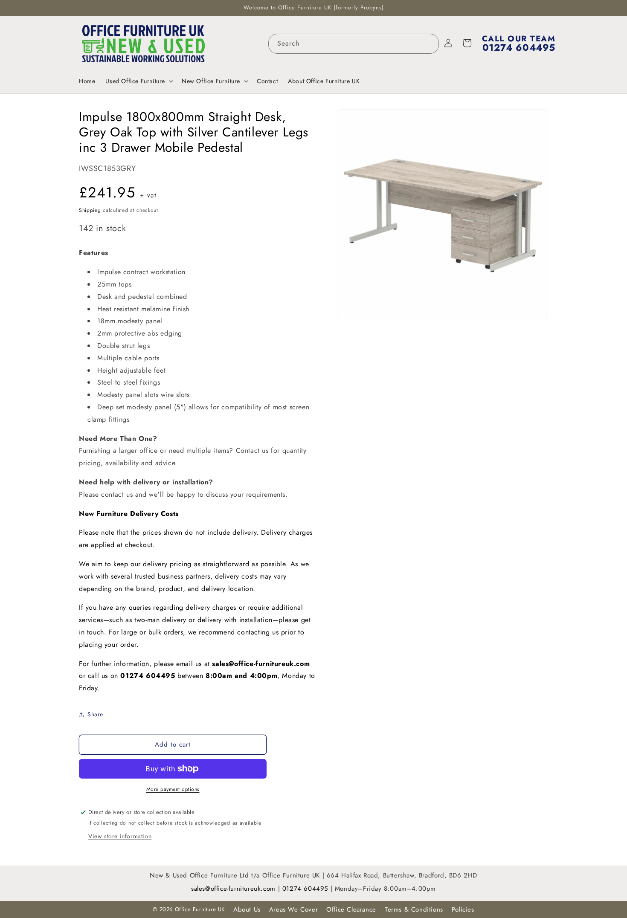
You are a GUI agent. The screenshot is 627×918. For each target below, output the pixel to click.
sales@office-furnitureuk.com (261, 664)
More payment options (173, 789)
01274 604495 (306, 888)
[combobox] (353, 43)
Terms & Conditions (414, 909)
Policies (463, 909)
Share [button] (95, 714)
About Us (247, 909)
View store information (119, 836)
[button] (138, 81)
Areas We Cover (293, 909)
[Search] (429, 43)
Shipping (90, 210)
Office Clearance (351, 909)
